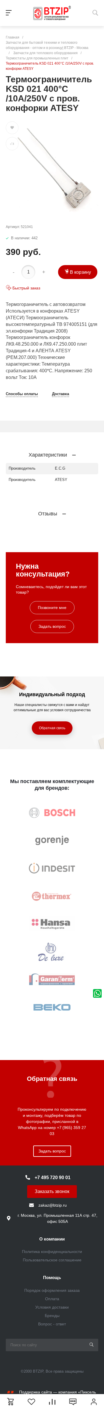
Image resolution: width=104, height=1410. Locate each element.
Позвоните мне (52, 607)
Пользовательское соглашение (52, 1260)
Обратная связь (52, 728)
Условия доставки (52, 1307)
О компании (52, 1238)
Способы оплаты (22, 394)
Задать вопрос (52, 626)
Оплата (52, 1298)
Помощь (52, 1277)
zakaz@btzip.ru (52, 1205)
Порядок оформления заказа (52, 1290)
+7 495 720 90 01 (52, 1177)
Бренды (52, 1315)
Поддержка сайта (35, 1392)
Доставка (60, 394)
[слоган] (52, 13)
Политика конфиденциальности (52, 1251)
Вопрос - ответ (52, 1324)
